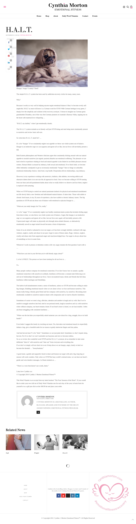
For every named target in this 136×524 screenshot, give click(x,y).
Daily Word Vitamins (70, 16)
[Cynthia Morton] (19, 7)
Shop (47, 16)
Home (39, 16)
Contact (85, 16)
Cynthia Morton (25, 35)
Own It (64, 453)
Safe (7, 453)
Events (94, 16)
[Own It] (75, 442)
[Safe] (18, 442)
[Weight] (46, 442)
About (55, 16)
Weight (36, 453)
